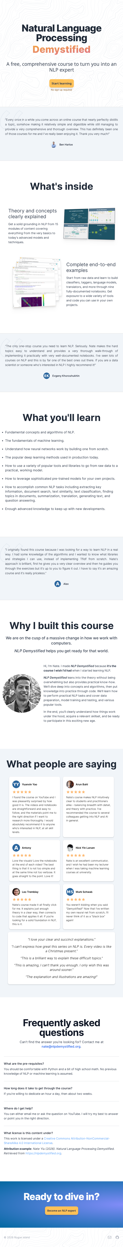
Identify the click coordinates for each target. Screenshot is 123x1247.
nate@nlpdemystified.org (61, 1046)
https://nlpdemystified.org (43, 1153)
